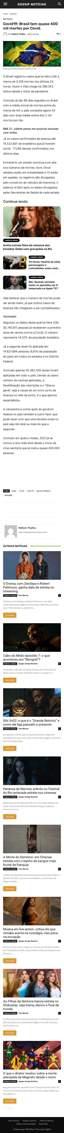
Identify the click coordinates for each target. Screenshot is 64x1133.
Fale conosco (13, 1120)
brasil (14, 491)
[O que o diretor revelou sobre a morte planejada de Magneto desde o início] (32, 1055)
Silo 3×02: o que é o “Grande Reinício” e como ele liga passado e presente (31, 722)
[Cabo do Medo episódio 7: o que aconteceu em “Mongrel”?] (32, 637)
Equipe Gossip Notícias (28, 663)
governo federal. (43, 491)
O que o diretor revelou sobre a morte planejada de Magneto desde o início (30, 1075)
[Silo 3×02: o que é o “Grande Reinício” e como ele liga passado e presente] (32, 702)
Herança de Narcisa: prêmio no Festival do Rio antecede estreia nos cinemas (31, 791)
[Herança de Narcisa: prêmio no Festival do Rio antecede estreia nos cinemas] (32, 770)
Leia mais (9, 615)
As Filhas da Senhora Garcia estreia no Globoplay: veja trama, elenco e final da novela (31, 1005)
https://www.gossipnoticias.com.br (32, 532)
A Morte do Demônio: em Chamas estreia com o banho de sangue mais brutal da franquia (29, 861)
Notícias (13, 13)
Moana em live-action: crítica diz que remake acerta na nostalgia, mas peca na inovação (30, 933)
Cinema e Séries (10, 595)
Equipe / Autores (29, 1120)
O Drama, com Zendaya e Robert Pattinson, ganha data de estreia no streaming (28, 587)
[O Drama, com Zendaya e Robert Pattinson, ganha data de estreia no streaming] (32, 565)
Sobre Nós (43, 1124)
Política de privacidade (26, 1124)
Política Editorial (46, 1120)
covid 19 (30, 491)
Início (5, 13)
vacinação (8, 495)
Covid (21, 491)
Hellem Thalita (18, 34)
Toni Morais (23, 595)
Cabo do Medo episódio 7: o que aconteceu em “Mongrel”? (26, 657)
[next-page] (10, 1109)
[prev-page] (5, 1109)
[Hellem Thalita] (5, 34)
